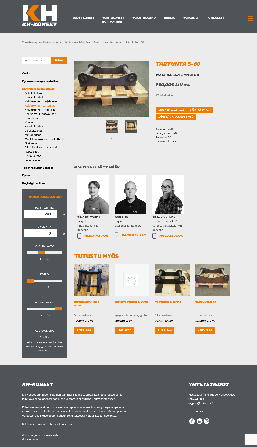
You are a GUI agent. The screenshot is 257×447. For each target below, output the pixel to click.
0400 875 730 (134, 234)
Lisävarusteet (51, 42)
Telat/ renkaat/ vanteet (37, 167)
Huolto (169, 17)
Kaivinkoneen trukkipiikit (41, 109)
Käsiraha (44, 227)
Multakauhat (33, 135)
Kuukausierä (44, 330)
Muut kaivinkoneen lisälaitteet (44, 139)
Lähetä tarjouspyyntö (175, 116)
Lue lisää (84, 330)
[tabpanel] (112, 126)
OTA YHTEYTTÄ (198, 411)
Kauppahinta (44, 208)
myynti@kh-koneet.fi (200, 403)
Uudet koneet (83, 17)
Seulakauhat (33, 155)
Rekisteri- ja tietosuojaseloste (40, 435)
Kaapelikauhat (34, 97)
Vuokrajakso (44, 246)
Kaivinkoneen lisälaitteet (76, 42)
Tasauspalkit (33, 160)
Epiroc (26, 175)
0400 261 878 (96, 235)
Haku (59, 60)
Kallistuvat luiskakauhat (40, 114)
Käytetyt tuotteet (34, 183)
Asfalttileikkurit (35, 93)
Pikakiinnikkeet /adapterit (41, 147)
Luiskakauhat (33, 130)
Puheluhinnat (30, 439)
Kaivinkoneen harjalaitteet (42, 101)
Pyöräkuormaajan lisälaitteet (41, 81)
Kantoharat (32, 118)
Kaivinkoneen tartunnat (107, 42)
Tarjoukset (215, 17)
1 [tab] (112, 138)
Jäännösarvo (44, 302)
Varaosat (190, 17)
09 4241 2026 (171, 235)
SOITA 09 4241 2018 (171, 110)
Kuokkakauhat (34, 126)
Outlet (26, 73)
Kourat (29, 122)
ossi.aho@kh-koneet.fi (128, 225)
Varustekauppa (144, 17)
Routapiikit (32, 151)
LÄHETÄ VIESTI (200, 110)
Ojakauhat (31, 143)
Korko (44, 274)
